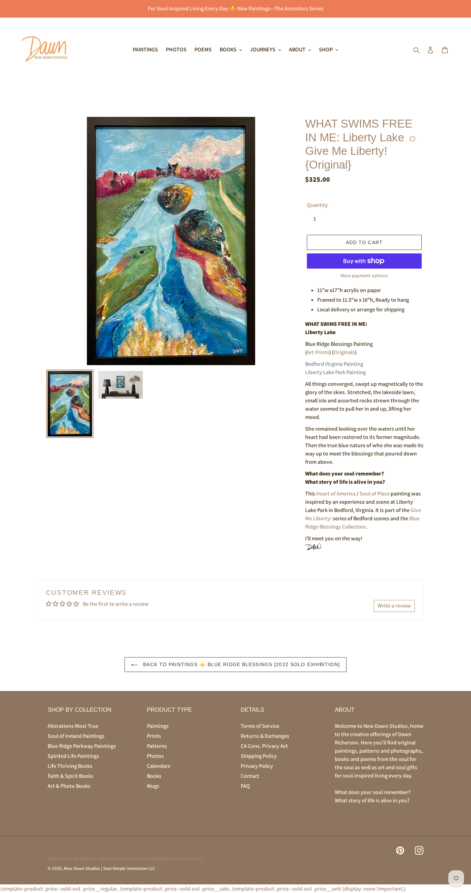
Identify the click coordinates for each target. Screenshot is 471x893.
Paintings (158, 726)
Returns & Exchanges (265, 736)
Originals (344, 352)
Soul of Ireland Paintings (76, 736)
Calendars (158, 766)
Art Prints (318, 352)
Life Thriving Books (70, 766)
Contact (250, 776)
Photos (155, 756)
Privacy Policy (257, 766)
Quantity (317, 205)
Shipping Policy (259, 756)
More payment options (364, 275)
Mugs (153, 786)
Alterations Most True (73, 726)
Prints (154, 736)
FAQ (245, 786)
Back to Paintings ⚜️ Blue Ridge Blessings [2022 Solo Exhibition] (240, 664)
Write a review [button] (394, 605)
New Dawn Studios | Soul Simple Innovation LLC (109, 868)
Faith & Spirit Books (70, 776)
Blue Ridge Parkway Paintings (82, 746)
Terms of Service (260, 726)
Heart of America (335, 493)
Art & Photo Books (69, 786)
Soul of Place (375, 493)
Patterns (157, 746)
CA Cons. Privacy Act (264, 746)
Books (154, 776)
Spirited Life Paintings (73, 756)
